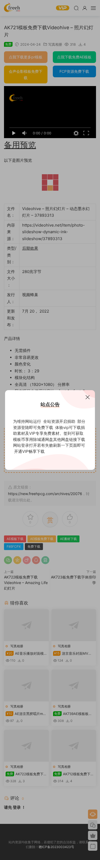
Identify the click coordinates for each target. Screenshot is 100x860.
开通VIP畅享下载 (29, 451)
